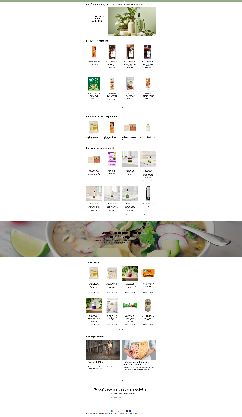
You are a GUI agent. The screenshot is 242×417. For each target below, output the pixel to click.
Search (108, 403)
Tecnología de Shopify (103, 413)
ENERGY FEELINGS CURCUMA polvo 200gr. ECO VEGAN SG (94, 285)
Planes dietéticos (96, 362)
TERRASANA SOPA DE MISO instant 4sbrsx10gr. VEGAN (94, 95)
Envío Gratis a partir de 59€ (92, 1)
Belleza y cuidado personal (129, 138)
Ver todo (121, 107)
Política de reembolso (113, 413)
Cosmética (128, 246)
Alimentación (113, 246)
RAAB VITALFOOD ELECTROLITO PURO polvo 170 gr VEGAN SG (94, 317)
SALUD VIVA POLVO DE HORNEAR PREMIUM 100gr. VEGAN (130, 95)
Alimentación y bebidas (110, 138)
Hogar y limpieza (146, 137)
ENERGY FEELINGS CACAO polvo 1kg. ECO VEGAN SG (112, 317)
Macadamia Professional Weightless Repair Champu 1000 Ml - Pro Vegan (112, 206)
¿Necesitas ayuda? (151, 1)
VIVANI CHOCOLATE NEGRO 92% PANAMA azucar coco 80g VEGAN (112, 63)
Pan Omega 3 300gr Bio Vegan (148, 284)
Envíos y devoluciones (122, 403)
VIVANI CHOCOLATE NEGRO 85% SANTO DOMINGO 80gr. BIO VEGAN (130, 63)
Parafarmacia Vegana (94, 413)
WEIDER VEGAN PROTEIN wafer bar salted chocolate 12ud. (130, 317)
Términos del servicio (133, 413)
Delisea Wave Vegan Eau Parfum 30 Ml (148, 204)
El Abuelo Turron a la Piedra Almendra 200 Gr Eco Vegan (94, 63)
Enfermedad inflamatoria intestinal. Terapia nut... (136, 363)
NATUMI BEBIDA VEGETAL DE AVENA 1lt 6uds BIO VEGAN (148, 95)
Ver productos (96, 25)
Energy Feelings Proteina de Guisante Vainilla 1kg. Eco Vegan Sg (112, 285)
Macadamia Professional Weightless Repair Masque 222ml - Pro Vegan (130, 171)
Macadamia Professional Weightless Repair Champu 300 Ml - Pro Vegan (94, 206)
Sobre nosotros (132, 403)
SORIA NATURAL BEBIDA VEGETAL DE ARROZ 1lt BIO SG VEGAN (112, 95)
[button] (149, 4)
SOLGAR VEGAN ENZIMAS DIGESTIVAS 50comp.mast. (148, 317)
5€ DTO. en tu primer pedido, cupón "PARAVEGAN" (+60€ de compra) (130, 1)
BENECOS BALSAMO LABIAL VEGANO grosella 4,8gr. (112, 170)
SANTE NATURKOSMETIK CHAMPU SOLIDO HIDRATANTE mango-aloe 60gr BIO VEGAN (94, 171)
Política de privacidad (123, 413)
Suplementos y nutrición (92, 138)
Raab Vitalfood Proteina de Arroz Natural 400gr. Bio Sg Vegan (130, 285)
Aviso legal (140, 413)
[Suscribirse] (131, 397)
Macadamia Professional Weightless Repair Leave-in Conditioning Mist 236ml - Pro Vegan (147, 172)
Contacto (113, 403)
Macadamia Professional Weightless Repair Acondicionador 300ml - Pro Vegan (129, 206)
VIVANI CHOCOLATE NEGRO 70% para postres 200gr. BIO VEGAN (147, 63)
